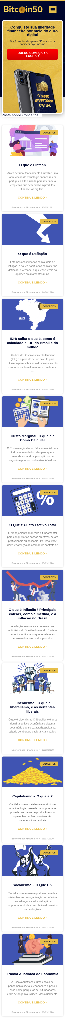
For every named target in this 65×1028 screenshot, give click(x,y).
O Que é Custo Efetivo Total (32, 525)
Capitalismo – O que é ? (32, 796)
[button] (52, 9)
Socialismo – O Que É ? (32, 885)
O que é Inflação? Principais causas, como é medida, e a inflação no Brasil (32, 614)
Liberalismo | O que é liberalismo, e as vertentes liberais (32, 707)
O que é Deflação (32, 254)
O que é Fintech (32, 165)
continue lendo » (32, 197)
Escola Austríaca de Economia (32, 974)
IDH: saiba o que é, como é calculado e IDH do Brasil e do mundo (32, 343)
